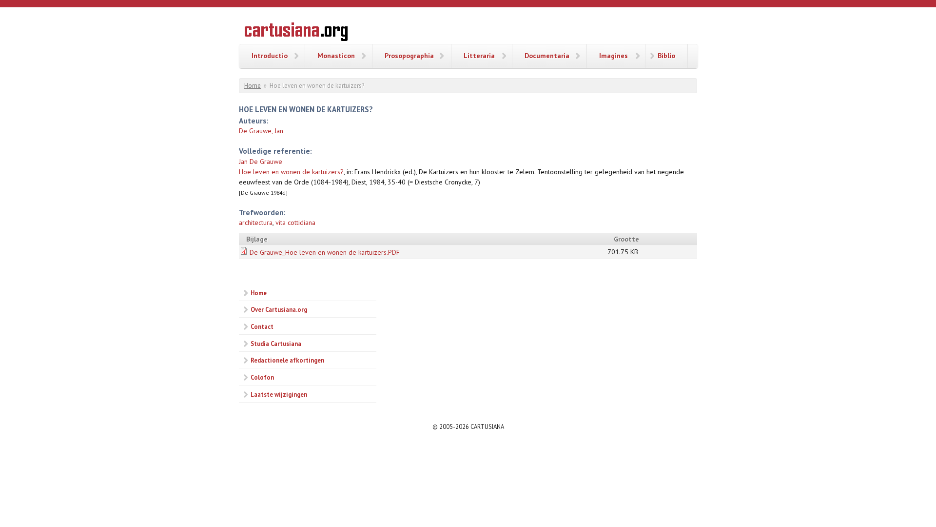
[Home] (296, 33)
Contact (262, 326)
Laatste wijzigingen (279, 394)
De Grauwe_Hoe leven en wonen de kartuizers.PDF (325, 252)
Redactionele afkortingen (287, 360)
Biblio (666, 55)
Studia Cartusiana (276, 343)
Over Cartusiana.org (279, 309)
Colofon (262, 377)
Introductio (270, 55)
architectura (256, 222)
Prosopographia (409, 55)
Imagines (613, 55)
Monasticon (336, 55)
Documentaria (547, 55)
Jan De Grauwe (260, 161)
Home (252, 85)
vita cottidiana (295, 222)
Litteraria (479, 55)
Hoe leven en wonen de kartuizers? (291, 171)
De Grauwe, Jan (261, 130)
